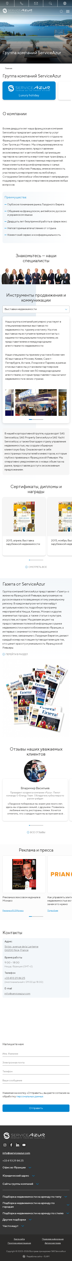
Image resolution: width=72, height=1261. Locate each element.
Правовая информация (53, 1239)
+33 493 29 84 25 (15, 978)
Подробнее (52, 910)
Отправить (36, 1108)
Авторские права (53, 1243)
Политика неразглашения (19, 1243)
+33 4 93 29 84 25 (13, 1160)
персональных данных (29, 1096)
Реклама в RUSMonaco (13, 910)
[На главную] (17, 11)
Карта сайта (19, 1239)
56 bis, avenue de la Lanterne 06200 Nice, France (21, 948)
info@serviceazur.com (17, 993)
